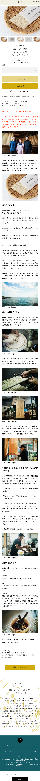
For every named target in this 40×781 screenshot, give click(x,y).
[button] (19, 32)
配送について (12, 105)
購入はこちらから (20, 667)
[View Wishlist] (34, 2)
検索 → (35, 751)
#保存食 (21, 63)
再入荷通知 (20, 86)
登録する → (34, 746)
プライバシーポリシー (15, 773)
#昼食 (26, 63)
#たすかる (14, 63)
